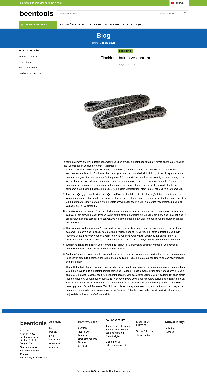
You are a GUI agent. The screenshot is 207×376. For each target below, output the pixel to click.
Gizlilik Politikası (144, 331)
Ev (50, 328)
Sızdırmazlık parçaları (30, 73)
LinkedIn (169, 328)
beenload (83, 328)
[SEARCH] (185, 13)
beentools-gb (84, 346)
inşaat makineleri (28, 67)
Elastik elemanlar (28, 56)
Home (95, 43)
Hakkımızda (55, 343)
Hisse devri (108, 43)
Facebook (170, 332)
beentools (33, 323)
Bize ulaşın (54, 347)
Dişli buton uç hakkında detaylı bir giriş (116, 345)
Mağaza (53, 332)
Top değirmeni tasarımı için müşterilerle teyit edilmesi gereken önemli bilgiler (118, 331)
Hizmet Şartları (143, 335)
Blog (51, 336)
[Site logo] (36, 13)
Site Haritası (55, 339)
